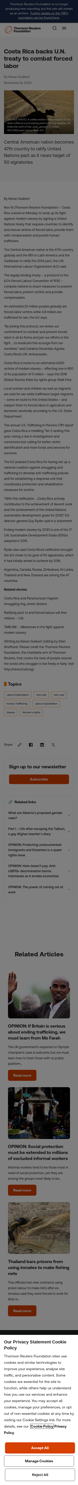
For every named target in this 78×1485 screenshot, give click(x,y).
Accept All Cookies (40, 1447)
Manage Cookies (39, 1461)
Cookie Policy (42, 1426)
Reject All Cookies (40, 1475)
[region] (39, 1410)
